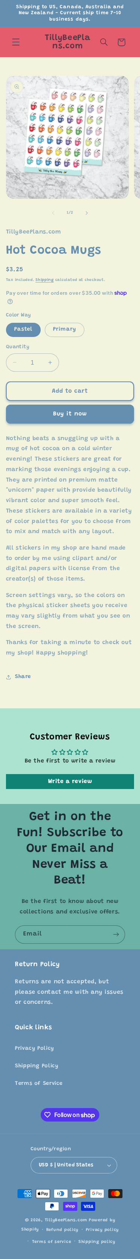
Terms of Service (39, 1083)
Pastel (23, 329)
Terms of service (51, 1242)
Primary (64, 329)
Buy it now (70, 414)
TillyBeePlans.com (66, 1220)
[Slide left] (53, 213)
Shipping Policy (36, 1066)
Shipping (44, 280)
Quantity (17, 347)
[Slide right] (87, 213)
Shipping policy (96, 1242)
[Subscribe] (116, 934)
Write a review (70, 782)
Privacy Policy (34, 1048)
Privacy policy (102, 1230)
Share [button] (23, 677)
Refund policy (62, 1230)
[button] (15, 42)
